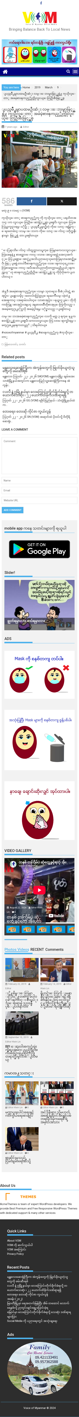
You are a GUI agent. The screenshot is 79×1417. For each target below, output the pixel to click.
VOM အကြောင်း (16, 1249)
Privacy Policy (15, 1254)
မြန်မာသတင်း (11, 344)
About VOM (14, 1240)
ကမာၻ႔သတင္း (19, 1073)
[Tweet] (62, 201)
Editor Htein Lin (13, 1041)
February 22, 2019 (17, 984)
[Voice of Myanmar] (5, 71)
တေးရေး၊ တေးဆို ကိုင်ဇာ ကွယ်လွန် (27, 1294)
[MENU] (75, 71)
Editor (26, 127)
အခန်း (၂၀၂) (15, 1299)
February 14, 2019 (52, 984)
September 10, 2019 (18, 1037)
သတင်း (22, 344)
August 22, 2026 (18, 907)
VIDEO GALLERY (17, 850)
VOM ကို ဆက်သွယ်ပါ (20, 1245)
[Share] (31, 201)
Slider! (9, 572)
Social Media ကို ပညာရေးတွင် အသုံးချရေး (32, 1321)
